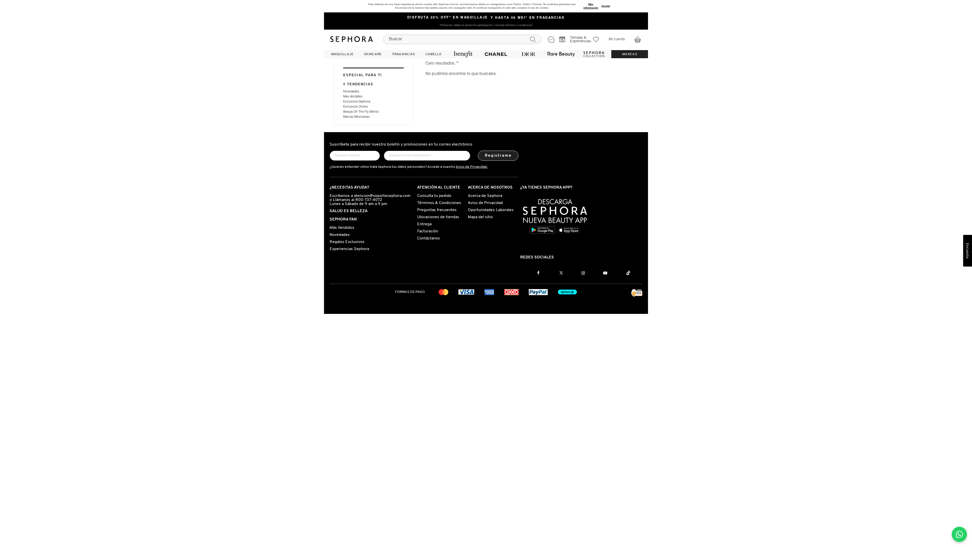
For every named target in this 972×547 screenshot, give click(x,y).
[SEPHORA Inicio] (351, 39)
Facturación (427, 231)
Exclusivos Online (355, 106)
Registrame (498, 156)
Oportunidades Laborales (491, 210)
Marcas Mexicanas (356, 116)
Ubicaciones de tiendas (438, 217)
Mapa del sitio (480, 217)
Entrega (424, 224)
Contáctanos (428, 238)
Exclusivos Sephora (356, 101)
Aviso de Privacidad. (472, 167)
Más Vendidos (352, 96)
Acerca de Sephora (485, 196)
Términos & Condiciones (439, 203)
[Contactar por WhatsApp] (959, 534)
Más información (590, 6)
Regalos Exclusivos (347, 242)
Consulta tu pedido (434, 196)
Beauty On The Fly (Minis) (361, 111)
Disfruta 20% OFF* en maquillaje (447, 17)
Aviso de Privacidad (485, 203)
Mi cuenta (617, 39)
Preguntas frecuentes (437, 210)
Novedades (351, 91)
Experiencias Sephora (349, 249)
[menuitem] (342, 54)
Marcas (629, 54)
